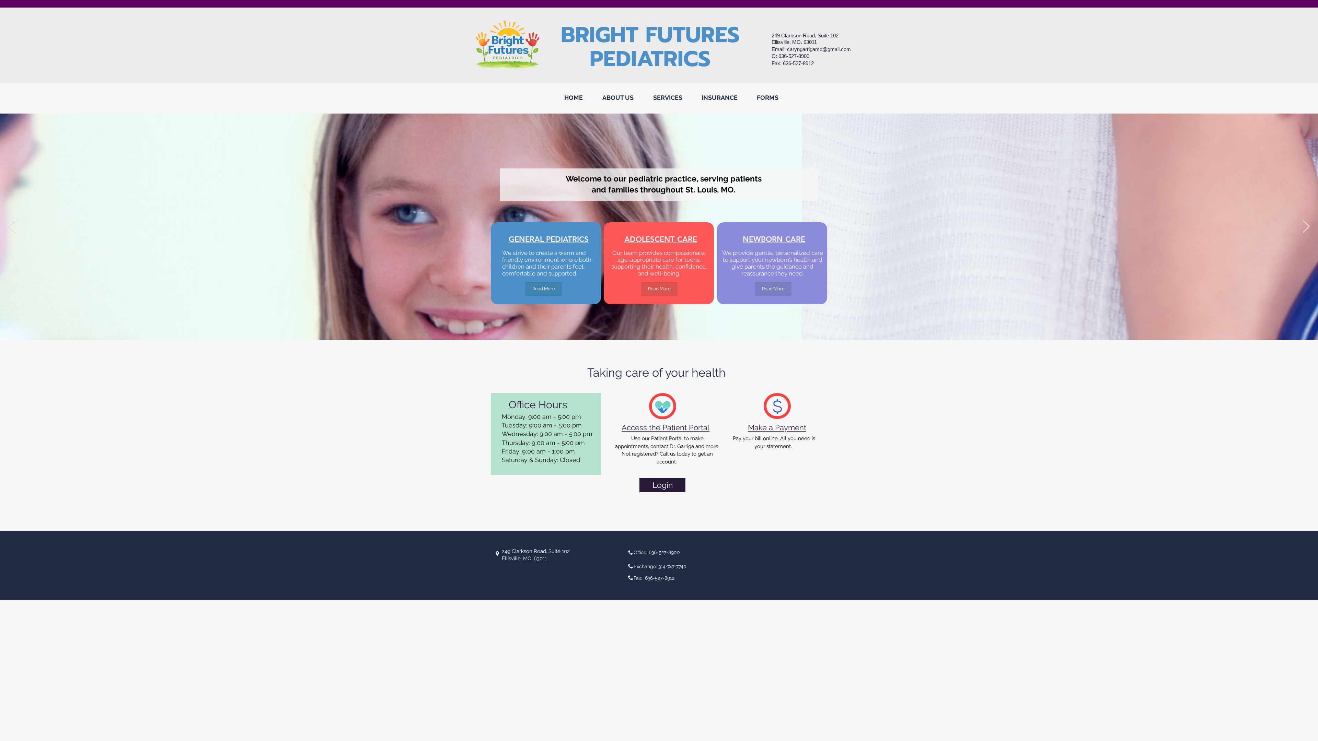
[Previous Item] (12, 227)
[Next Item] (1306, 227)
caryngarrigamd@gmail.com (819, 49)
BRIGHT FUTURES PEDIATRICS (650, 47)
